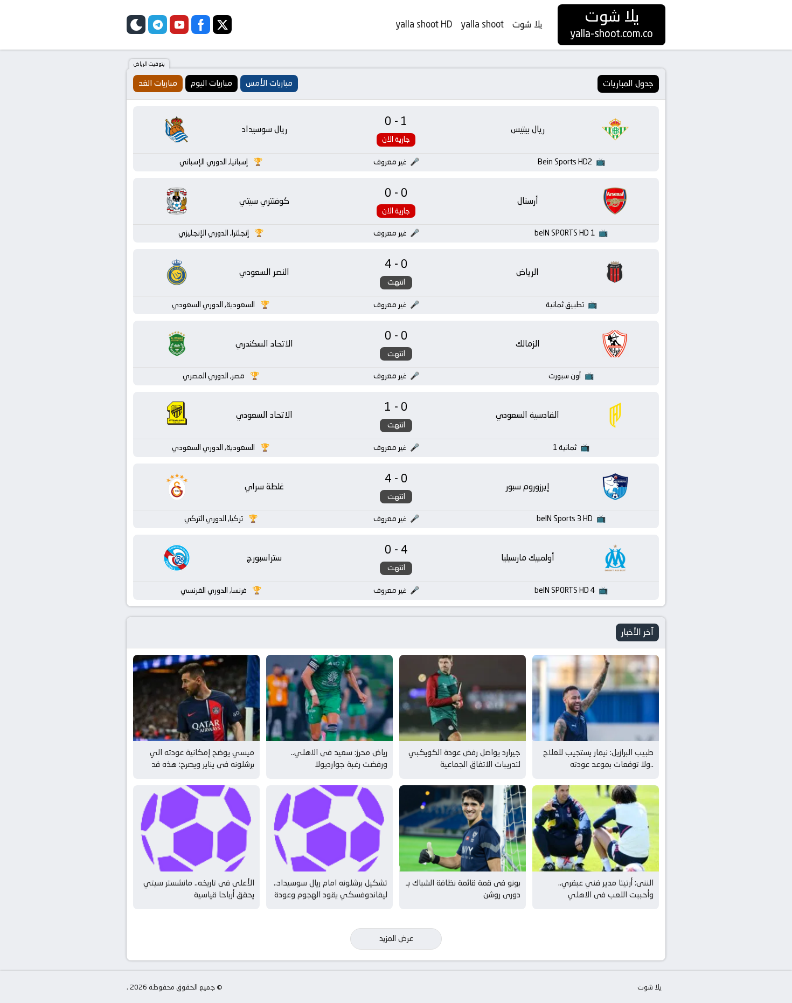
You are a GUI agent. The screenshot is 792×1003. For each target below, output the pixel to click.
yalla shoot (482, 24)
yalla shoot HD (423, 24)
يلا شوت (527, 24)
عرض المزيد (396, 938)
